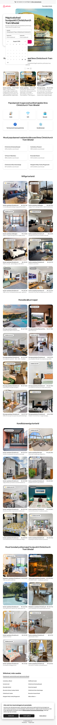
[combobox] (19, 32)
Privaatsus (24, 722)
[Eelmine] (25, 68)
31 (7, 62)
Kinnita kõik (11, 715)
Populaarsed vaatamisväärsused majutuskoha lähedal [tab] (16, 676)
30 (25, 59)
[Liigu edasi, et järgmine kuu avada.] (25, 41)
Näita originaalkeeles (36, 2)
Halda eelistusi (42, 715)
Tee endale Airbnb (47, 6)
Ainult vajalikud (27, 715)
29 (22, 59)
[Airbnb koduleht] (7, 6)
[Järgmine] (31, 68)
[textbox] (12, 37)
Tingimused (31, 722)
